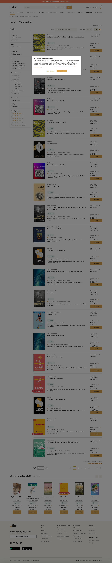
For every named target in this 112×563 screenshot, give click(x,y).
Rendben (62, 70)
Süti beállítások (50, 71)
